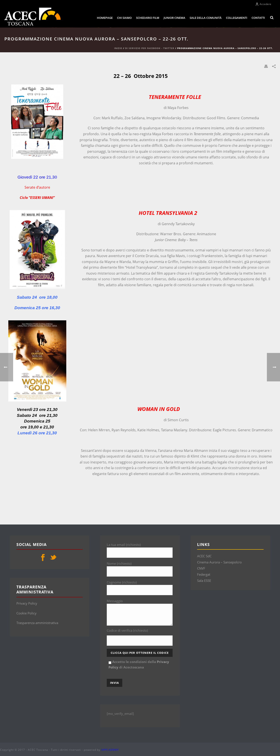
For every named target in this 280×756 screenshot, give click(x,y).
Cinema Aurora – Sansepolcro (219, 562)
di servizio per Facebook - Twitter (149, 48)
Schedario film (147, 18)
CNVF (201, 568)
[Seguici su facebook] (42, 557)
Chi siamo (124, 18)
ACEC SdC (204, 556)
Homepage (105, 18)
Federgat (203, 574)
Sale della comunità (206, 18)
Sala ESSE (204, 580)
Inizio (118, 48)
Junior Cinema (174, 18)
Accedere (265, 4)
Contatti (258, 18)
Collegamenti (236, 18)
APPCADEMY (110, 750)
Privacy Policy (26, 603)
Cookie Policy (26, 613)
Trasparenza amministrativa (37, 623)
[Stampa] (266, 65)
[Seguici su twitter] (53, 557)
